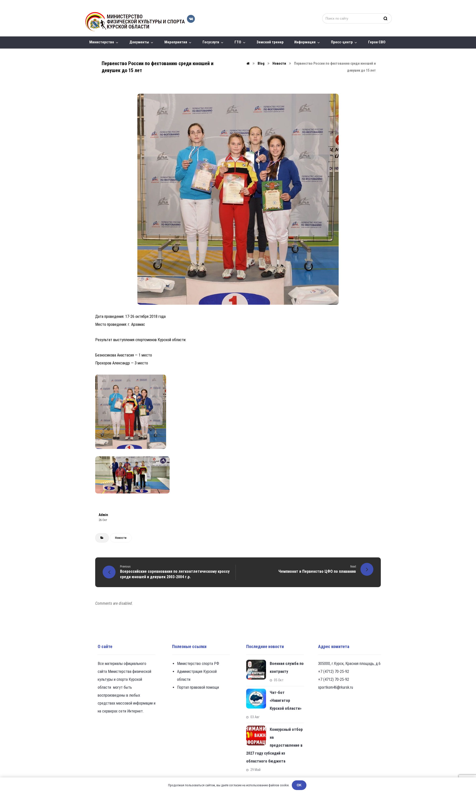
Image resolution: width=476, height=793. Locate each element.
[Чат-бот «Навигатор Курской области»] (256, 699)
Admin (103, 514)
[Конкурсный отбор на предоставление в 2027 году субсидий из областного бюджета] (256, 735)
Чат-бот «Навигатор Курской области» (285, 700)
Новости (120, 538)
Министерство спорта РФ (198, 663)
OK (299, 785)
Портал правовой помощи (198, 687)
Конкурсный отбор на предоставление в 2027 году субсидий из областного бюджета (274, 745)
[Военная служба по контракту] (256, 670)
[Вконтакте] (191, 19)
